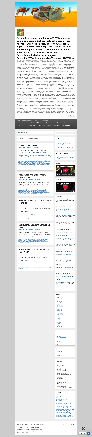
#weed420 (28, 165)
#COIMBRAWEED (44, 264)
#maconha (30, 160)
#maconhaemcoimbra (39, 161)
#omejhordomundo (21, 241)
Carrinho (59, 122)
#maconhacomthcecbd (22, 161)
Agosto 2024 (59, 302)
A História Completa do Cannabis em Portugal (31, 120)
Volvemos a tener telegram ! (62, 140)
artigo (23, 155)
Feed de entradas (60, 352)
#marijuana (42, 164)
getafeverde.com (59, 272)
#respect (39, 192)
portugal (66, 416)
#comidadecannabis (30, 157)
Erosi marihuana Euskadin (68, 209)
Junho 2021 (59, 321)
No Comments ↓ (37, 147)
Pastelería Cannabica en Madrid (68, 228)
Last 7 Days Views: (60, 368)
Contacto (64, 122)
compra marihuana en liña (66, 276)
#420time (38, 155)
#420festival (34, 155)
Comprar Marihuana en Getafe (67, 272)
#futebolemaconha (21, 190)
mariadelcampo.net (59, 244)
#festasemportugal (21, 240)
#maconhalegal (41, 162)
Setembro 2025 (59, 298)
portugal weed (70, 416)
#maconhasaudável (30, 164)
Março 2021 (59, 325)
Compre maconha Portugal (68, 250)
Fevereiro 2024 (59, 305)
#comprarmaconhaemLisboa (23, 159)
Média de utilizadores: (61, 386)
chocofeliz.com (59, 228)
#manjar (35, 164)
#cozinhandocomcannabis (23, 160)
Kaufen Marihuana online (66, 282)
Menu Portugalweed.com (61, 337)
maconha (61, 415)
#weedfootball (20, 166)
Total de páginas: (60, 378)
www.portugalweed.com (65, 417)
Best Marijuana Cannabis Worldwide (68, 215)
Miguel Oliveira (59, 156)
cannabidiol (58, 412)
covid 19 (57, 413)
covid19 (73, 412)
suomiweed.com (59, 254)
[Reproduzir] (57, 174)
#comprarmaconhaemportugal (34, 159)
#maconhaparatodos (38, 163)
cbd (70, 412)
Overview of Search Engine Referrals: (64, 375)
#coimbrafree (33, 156)
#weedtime (20, 168)
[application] (65, 170)
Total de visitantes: (60, 373)
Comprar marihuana (67, 244)
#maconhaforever (35, 162)
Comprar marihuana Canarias (69, 238)
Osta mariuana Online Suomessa (68, 204)
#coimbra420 (28, 156)
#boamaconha (21, 264)
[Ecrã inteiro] (73, 174)
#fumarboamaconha (22, 266)
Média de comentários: (61, 385)
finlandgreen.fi (58, 204)
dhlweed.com (58, 215)
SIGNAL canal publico (65, 125)
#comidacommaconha (22, 157)
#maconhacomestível (41, 160)
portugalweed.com (59, 250)
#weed (25, 165)
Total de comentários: (61, 379)
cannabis (65, 412)
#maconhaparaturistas (46, 163)
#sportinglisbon (32, 217)
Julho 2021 (59, 319)
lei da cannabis (67, 413)
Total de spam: (60, 381)
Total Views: (59, 372)
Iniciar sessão (59, 351)
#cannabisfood (42, 155)
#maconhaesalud (21, 162)
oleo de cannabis (58, 416)
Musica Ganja (26, 263)
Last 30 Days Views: (61, 369)
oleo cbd (72, 415)
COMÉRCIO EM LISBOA (27, 145)
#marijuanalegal (47, 164)
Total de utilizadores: (61, 382)
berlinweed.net (58, 282)
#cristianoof (49, 189)
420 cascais (70, 409)
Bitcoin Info (59, 335)
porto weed (63, 416)
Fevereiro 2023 (59, 309)
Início (19, 120)
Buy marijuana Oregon (67, 267)
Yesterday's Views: (60, 365)
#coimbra (24, 156)
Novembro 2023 (60, 306)
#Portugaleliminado (28, 192)
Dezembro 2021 (60, 313)
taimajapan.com (59, 259)
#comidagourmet (37, 157)
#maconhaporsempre (22, 164)
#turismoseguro (42, 241)
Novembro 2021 (60, 314)
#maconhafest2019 (28, 162)
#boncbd (35, 214)
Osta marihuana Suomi (67, 254)
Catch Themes (72, 424)
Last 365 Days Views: (61, 370)
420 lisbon (60, 410)
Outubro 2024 (59, 301)
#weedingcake (26, 166)
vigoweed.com (58, 276)
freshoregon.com (59, 267)
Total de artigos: (60, 377)
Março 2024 (59, 304)
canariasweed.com (59, 238)
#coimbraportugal (39, 156)
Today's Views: (60, 362)
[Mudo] (71, 174)
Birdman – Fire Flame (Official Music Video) (65, 147)
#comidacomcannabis (47, 156)
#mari (38, 164)
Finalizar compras (41, 125)
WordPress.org (59, 355)
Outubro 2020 (59, 326)
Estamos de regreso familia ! (62, 148)
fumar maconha (61, 413)
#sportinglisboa (27, 217)
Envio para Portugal (31, 125)
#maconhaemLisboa (47, 161)
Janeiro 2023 (59, 310)
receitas (25, 239)
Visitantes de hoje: (60, 364)
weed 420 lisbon (59, 417)
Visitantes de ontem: (61, 366)
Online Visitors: (60, 361)
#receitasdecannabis (35, 241)
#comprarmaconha (44, 157)
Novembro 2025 (60, 297)
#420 (30, 155)
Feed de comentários (61, 354)
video (25, 155)
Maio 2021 (59, 322)
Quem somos (56, 125)
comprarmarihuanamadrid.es (61, 222)
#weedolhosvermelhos (44, 166)
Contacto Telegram (21, 125)
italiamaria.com (59, 199)
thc (74, 416)
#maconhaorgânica (21, 163)
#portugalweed (21, 165)
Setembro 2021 (59, 317)
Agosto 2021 (59, 318)
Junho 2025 (59, 300)
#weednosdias (36, 166)
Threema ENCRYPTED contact (24, 128)
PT (57, 340)
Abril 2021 (59, 323)
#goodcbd (39, 214)
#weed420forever (34, 165)
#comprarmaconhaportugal (45, 159)
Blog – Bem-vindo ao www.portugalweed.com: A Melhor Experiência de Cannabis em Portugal (36, 122)
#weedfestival (43, 165)
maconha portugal (67, 415)
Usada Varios (30, 147)
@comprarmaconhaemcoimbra (41, 263)
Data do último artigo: (61, 387)
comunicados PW (60, 336)
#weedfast (39, 165)
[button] (88, 433)
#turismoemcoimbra (42, 267)
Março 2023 (59, 308)
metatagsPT (49, 125)
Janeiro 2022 (59, 311)
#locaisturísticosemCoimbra (31, 266)
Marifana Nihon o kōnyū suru (65, 261)
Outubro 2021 (59, 315)
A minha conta (45, 120)
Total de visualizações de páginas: (63, 374)
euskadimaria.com (59, 209)
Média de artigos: (60, 383)
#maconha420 (34, 160)
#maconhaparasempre (30, 163)
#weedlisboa (31, 166)
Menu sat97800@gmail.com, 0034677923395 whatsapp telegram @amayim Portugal (65, 157)
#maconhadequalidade (31, 161)
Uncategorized (24, 214)
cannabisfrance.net (59, 232)
